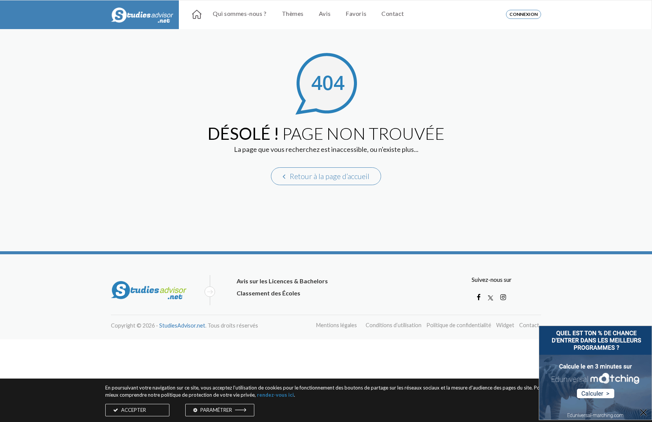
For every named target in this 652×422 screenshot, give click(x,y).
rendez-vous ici (275, 395)
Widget (505, 325)
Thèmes (293, 13)
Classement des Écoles (268, 293)
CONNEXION (523, 14)
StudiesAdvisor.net (182, 325)
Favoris (356, 13)
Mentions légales (336, 325)
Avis (325, 13)
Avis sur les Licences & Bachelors (282, 280)
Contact (392, 13)
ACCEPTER (133, 410)
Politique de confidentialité (458, 325)
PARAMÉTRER (216, 410)
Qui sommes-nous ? (240, 13)
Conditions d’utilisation (393, 325)
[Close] (643, 413)
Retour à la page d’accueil (328, 176)
